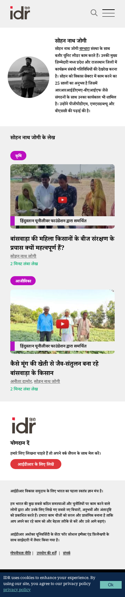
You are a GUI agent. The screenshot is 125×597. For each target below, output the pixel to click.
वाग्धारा (84, 49)
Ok (111, 584)
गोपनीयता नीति (20, 554)
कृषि (18, 156)
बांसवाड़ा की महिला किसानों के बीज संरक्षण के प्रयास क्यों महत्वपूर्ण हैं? (62, 244)
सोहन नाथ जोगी (23, 256)
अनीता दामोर (21, 381)
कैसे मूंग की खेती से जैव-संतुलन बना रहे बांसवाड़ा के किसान (54, 369)
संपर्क (66, 554)
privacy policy (17, 590)
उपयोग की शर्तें (46, 554)
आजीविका (23, 282)
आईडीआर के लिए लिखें (36, 465)
